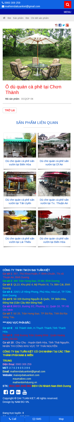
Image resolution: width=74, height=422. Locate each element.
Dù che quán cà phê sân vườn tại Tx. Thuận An (54, 201)
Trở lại (10, 110)
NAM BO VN (22, 401)
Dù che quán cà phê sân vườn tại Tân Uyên (19, 201)
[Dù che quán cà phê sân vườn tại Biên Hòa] (20, 145)
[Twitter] (12, 393)
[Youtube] (25, 393)
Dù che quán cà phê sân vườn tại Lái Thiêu (19, 240)
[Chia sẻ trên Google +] (67, 25)
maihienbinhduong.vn (25, 382)
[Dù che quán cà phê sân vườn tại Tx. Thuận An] (54, 183)
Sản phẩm (18, 18)
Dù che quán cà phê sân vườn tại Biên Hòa (19, 162)
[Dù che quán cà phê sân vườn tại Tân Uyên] (20, 183)
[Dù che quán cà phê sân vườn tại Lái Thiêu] (20, 222)
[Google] (18, 393)
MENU (67, 12)
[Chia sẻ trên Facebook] (60, 25)
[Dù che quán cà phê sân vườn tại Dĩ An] (54, 145)
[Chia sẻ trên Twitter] (63, 25)
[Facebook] (6, 393)
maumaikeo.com (22, 378)
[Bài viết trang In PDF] (56, 25)
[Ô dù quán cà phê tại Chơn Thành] (37, 54)
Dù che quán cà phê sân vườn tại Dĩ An (54, 162)
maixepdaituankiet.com (26, 375)
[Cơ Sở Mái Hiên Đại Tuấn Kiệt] (4, 18)
